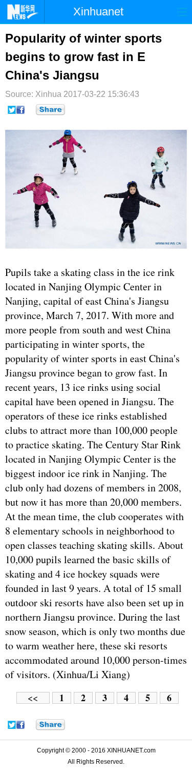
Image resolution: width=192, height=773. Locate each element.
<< (33, 698)
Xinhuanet (98, 11)
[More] (50, 109)
